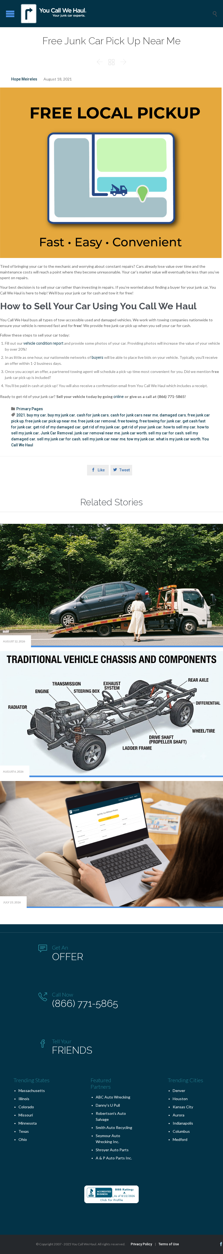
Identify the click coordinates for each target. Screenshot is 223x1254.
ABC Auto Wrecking (113, 1097)
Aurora (178, 1115)
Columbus (181, 1131)
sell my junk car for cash (58, 439)
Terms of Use (169, 1244)
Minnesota (27, 1123)
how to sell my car (179, 427)
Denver (179, 1090)
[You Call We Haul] (115, 13)
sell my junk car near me (103, 439)
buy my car (36, 415)
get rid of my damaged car (57, 427)
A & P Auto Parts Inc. (114, 1158)
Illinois (23, 1098)
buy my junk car (61, 415)
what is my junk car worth (178, 439)
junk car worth (134, 433)
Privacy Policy (141, 1244)
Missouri (25, 1115)
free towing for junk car (160, 421)
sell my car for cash (166, 433)
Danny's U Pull (108, 1105)
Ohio (22, 1139)
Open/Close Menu (10, 13)
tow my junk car (140, 439)
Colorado (26, 1106)
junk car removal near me (97, 433)
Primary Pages (29, 409)
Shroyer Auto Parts (112, 1149)
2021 (20, 415)
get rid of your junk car (142, 427)
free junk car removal (97, 421)
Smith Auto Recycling (114, 1127)
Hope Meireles (24, 79)
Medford (180, 1139)
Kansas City (183, 1106)
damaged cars (173, 415)
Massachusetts (31, 1090)
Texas (23, 1131)
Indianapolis (183, 1123)
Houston (180, 1098)
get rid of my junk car (101, 427)
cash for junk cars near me (134, 415)
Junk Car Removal (57, 433)
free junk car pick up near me (50, 421)
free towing (128, 421)
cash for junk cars (93, 415)
